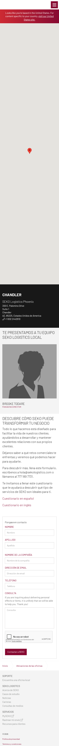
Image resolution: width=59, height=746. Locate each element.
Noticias (6, 698)
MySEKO (6, 716)
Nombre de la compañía (18, 554)
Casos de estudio (11, 694)
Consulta (10, 593)
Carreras (6, 702)
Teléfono (10, 580)
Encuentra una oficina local (16, 680)
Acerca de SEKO (10, 690)
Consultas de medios (12, 706)
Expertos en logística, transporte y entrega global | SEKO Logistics (8, 4)
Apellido (10, 539)
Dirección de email (16, 567)
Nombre (9, 526)
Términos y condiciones (11, 744)
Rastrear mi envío (11, 720)
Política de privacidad (11, 739)
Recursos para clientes (13, 724)
